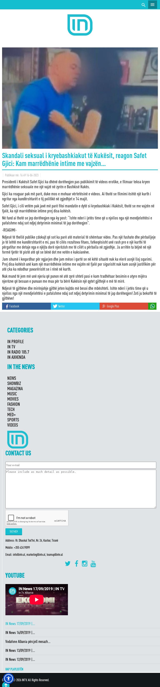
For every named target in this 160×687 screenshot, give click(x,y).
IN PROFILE (15, 341)
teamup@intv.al (55, 554)
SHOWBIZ (14, 383)
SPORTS (13, 419)
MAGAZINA (15, 388)
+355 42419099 (22, 547)
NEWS (11, 378)
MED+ (11, 414)
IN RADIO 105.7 (18, 351)
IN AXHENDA (16, 357)
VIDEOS (12, 424)
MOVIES (13, 398)
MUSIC (12, 393)
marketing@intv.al (35, 554)
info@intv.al (19, 554)
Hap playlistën (14, 669)
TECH (11, 409)
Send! (14, 531)
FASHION (13, 404)
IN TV (11, 346)
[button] (8, 678)
